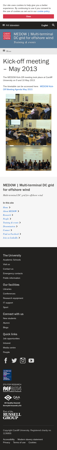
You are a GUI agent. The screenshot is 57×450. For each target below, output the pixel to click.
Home (5, 207)
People (6, 218)
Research (7, 214)
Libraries (7, 289)
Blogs (5, 327)
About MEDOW (10, 211)
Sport (5, 307)
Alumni (6, 323)
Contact (6, 230)
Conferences (9, 293)
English (44, 25)
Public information (11, 278)
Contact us (8, 269)
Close (28, 16)
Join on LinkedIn (10, 237)
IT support (8, 302)
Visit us (6, 264)
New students (9, 318)
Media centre (9, 347)
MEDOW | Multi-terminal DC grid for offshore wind (33, 36)
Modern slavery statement (30, 439)
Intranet (6, 343)
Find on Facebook (11, 233)
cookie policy (43, 11)
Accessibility (9, 439)
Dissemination (9, 226)
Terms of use (19, 442)
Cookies (32, 442)
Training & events (10, 222)
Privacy (6, 442)
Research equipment (13, 298)
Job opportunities (11, 338)
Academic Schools (12, 260)
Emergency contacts (13, 273)
